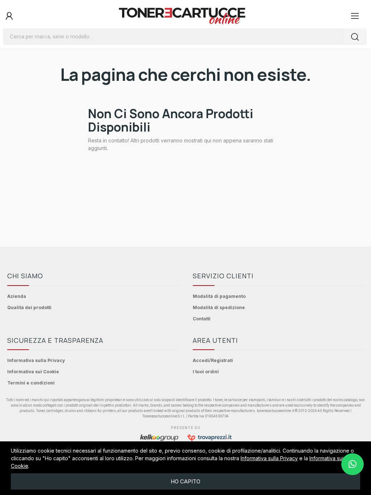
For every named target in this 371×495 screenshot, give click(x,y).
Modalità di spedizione (219, 307)
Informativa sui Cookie (33, 371)
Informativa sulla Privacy (36, 360)
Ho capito (185, 481)
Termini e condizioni (31, 383)
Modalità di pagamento (219, 296)
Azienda (16, 296)
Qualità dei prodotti (29, 307)
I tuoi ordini (206, 371)
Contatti (201, 318)
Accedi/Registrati (213, 360)
